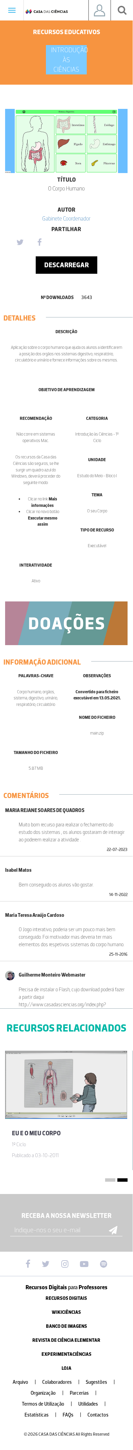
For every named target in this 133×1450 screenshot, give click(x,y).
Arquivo (24, 1382)
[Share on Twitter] (19, 243)
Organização (47, 1393)
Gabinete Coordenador (66, 218)
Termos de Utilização (47, 1404)
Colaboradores (61, 1382)
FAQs (72, 1415)
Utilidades (92, 1404)
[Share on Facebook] (39, 243)
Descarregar (66, 265)
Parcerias (83, 1393)
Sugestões (100, 1382)
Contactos (98, 1415)
